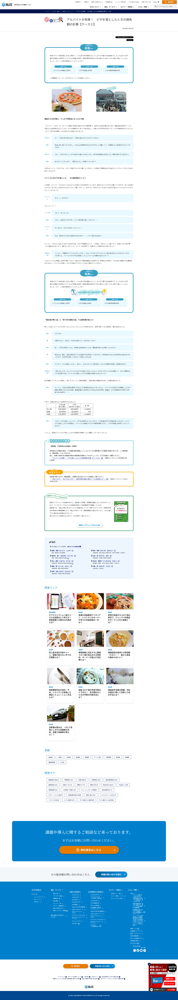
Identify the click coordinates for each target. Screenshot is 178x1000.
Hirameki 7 (75, 923)
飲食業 (50, 757)
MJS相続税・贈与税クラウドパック (96, 908)
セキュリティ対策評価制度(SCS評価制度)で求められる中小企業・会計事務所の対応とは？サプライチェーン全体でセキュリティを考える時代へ (138, 920)
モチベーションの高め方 (56, 795)
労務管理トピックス (135, 931)
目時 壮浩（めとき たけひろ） (61, 571)
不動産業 (108, 757)
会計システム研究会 (73, 546)
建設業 (87, 757)
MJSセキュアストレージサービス (78, 918)
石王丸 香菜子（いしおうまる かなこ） (105, 561)
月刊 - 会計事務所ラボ (136, 938)
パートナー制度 (119, 2)
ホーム (47, 11)
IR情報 (86, 2)
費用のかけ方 (81, 785)
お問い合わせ (145, 2)
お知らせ (36, 901)
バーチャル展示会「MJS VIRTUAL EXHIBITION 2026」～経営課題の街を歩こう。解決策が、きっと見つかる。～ (138, 898)
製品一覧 (55, 893)
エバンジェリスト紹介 (117, 898)
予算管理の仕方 (68, 780)
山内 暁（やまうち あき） (101, 556)
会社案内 (77, 2)
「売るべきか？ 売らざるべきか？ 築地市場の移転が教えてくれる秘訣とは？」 (78, 479)
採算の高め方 (82, 780)
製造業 (78, 757)
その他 (62, 762)
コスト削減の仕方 (69, 800)
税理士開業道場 (134, 936)
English (155, 2)
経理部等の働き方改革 (74, 795)
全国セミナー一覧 (115, 893)
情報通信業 (52, 762)
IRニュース (37, 899)
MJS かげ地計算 (95, 905)
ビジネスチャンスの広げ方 (108, 795)
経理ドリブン (133, 928)
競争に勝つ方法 (90, 795)
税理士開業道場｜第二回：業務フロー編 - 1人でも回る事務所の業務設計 (138, 905)
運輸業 (127, 757)
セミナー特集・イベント (117, 896)
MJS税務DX (75, 904)
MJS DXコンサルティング (57, 916)
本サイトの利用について (74, 977)
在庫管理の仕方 (95, 780)
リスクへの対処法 (54, 800)
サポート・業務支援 (58, 905)
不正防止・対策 (123, 785)
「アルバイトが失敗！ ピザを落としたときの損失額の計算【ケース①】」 (76, 458)
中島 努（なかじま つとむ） (102, 566)
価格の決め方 (94, 785)
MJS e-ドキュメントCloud (77, 912)
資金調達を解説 (134, 940)
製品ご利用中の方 (96, 2)
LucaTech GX (75, 894)
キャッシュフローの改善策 (89, 790)
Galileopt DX (75, 897)
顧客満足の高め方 (54, 780)
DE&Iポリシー (95, 977)
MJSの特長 (35, 890)
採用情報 (107, 2)
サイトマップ (61, 977)
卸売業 (69, 757)
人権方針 (86, 977)
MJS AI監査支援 (95, 903)
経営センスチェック (68, 11)
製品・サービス (56, 890)
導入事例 (55, 901)
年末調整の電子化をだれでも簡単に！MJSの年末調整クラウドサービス (138, 912)
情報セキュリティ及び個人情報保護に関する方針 (66, 979)
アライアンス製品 (57, 896)
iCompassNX (94, 900)
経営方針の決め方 (108, 785)
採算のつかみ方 (67, 785)
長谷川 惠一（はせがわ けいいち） (63, 556)
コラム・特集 (55, 11)
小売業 (60, 757)
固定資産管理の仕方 (111, 780)
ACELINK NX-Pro (95, 894)
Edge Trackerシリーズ (77, 909)
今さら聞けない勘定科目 (87, 800)
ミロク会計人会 (132, 2)
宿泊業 (118, 757)
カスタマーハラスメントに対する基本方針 (112, 979)
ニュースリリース (38, 897)
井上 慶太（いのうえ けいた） (61, 561)
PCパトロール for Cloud (78, 915)
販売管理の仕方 (53, 785)
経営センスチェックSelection (89, 525)
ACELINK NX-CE (76, 902)
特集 (131, 893)
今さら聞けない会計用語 (106, 800)
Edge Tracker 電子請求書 (78, 907)
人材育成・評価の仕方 (69, 790)
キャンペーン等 (57, 903)
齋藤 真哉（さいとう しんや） (61, 550)
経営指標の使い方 (107, 790)
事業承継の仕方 (53, 790)
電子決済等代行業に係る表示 (90, 979)
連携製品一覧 (56, 898)
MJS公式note (133, 943)
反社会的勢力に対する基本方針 (110, 977)
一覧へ (144, 947)
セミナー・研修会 (115, 890)
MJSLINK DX (75, 899)
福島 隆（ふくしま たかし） (61, 566)
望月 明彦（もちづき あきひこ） (103, 550)
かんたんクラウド (76, 921)
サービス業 (97, 757)
